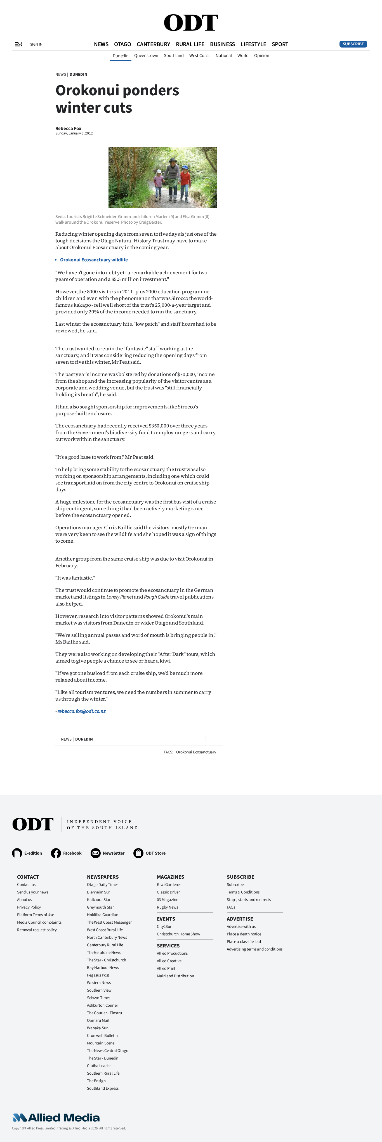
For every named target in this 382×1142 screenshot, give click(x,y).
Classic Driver (168, 892)
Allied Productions (172, 953)
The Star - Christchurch (106, 960)
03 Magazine (167, 900)
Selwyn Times (98, 998)
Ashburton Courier (102, 1005)
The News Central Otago (107, 1051)
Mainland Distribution (175, 976)
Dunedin (121, 56)
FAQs (231, 907)
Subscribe (353, 44)
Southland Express (102, 1088)
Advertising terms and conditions (254, 949)
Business (222, 44)
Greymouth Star (100, 907)
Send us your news (32, 892)
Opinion (261, 55)
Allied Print (166, 968)
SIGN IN (36, 44)
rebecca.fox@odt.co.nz (82, 711)
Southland (174, 55)
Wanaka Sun (98, 1028)
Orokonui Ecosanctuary (196, 752)
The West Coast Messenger (109, 922)
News (101, 44)
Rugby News (167, 907)
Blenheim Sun (98, 892)
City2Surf (165, 927)
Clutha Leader (99, 1066)
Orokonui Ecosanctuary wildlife (94, 259)
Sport (280, 44)
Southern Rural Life (103, 1073)
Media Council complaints (39, 922)
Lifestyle (253, 44)
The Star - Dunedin (102, 1058)
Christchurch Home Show (178, 934)
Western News (99, 983)
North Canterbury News (107, 937)
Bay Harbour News (103, 968)
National (224, 55)
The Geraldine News (104, 953)
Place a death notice (244, 934)
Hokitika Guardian (102, 915)
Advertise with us (241, 927)
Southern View (99, 990)
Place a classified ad (244, 942)
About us (24, 900)
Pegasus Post (98, 975)
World (243, 55)
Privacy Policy (29, 907)
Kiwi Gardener (169, 885)
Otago (122, 44)
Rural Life (190, 44)
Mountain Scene (100, 1043)
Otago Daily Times (102, 885)
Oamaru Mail (98, 1020)
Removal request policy (37, 930)
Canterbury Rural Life (105, 945)
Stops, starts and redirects (249, 900)
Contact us (26, 885)
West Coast (199, 55)
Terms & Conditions (243, 892)
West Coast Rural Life (105, 930)
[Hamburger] (18, 44)
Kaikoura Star (98, 900)
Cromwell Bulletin (102, 1036)
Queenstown (146, 55)
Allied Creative (169, 961)
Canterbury (153, 44)
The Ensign (96, 1081)
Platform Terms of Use (35, 915)
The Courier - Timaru (104, 1013)
